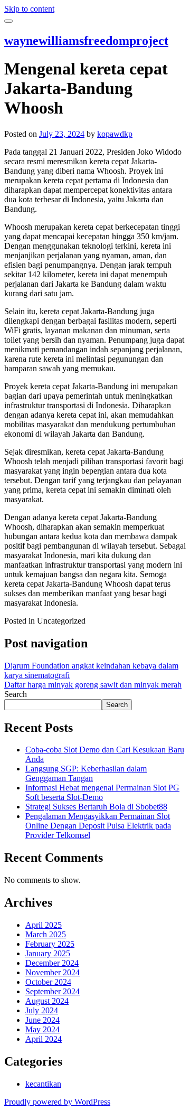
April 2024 (43, 1038)
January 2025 (47, 953)
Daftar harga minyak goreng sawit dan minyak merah (93, 684)
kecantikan (43, 1083)
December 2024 (52, 962)
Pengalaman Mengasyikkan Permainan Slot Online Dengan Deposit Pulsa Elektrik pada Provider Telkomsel (98, 826)
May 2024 (42, 1029)
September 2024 (52, 991)
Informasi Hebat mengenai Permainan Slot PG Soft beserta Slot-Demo (102, 792)
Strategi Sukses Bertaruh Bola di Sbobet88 (96, 806)
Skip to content (29, 8)
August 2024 (47, 1000)
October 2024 (48, 981)
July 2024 (41, 1010)
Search (15, 694)
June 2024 (42, 1019)
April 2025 (43, 924)
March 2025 (45, 934)
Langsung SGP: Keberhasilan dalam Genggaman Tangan (86, 773)
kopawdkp (114, 133)
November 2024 (52, 972)
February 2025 (49, 943)
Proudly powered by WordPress (57, 1101)
